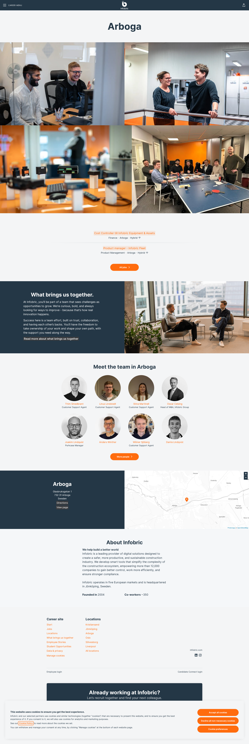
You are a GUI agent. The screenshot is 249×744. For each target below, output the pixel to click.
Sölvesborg (92, 642)
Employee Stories (56, 642)
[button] (243, 5)
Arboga (90, 633)
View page (62, 507)
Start (49, 624)
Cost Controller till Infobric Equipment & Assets (124, 233)
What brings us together (60, 637)
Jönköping (91, 629)
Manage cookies (56, 655)
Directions (62, 502)
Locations (52, 633)
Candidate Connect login (190, 671)
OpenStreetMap (242, 528)
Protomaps (231, 528)
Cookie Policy (26, 723)
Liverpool (91, 646)
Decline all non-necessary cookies (218, 720)
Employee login (54, 671)
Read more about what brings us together (51, 338)
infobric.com (196, 650)
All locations (92, 650)
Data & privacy (55, 650)
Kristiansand (92, 624)
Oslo (88, 637)
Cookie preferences (218, 729)
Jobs (49, 629)
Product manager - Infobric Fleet (124, 248)
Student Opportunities (59, 646)
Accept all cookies (218, 712)
